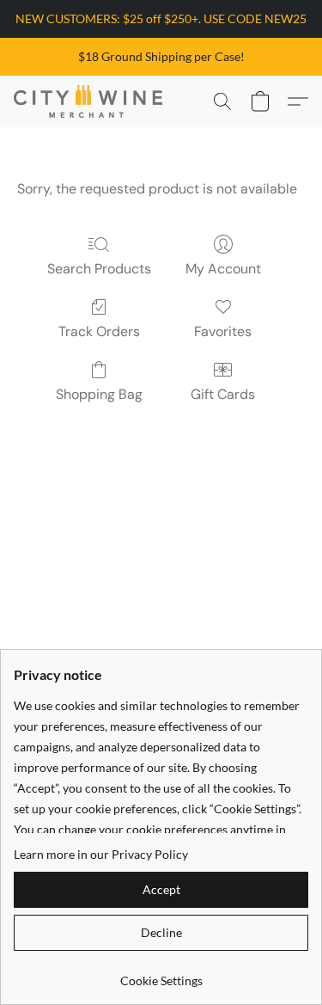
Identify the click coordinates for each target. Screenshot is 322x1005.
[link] (161, 974)
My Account (223, 269)
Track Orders (99, 331)
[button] (92, 101)
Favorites (223, 331)
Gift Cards (223, 394)
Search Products (99, 269)
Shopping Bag (99, 394)
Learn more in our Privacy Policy (101, 854)
